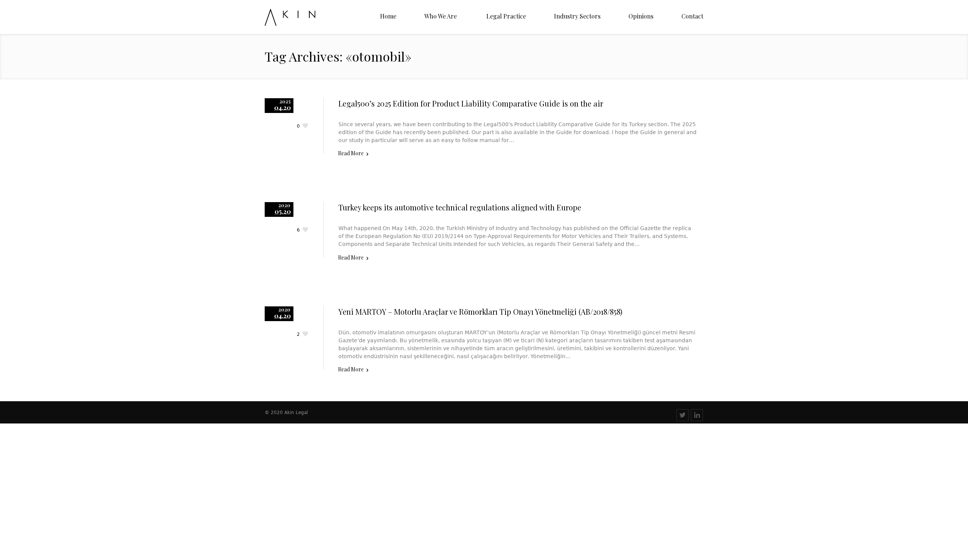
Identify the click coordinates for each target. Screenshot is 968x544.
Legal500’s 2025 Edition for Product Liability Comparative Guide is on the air (470, 103)
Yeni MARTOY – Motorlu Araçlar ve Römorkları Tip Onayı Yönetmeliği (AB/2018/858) (480, 311)
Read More (351, 153)
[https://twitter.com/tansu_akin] (682, 415)
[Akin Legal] (303, 17)
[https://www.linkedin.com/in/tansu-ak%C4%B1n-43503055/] (697, 415)
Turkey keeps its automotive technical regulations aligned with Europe (459, 207)
